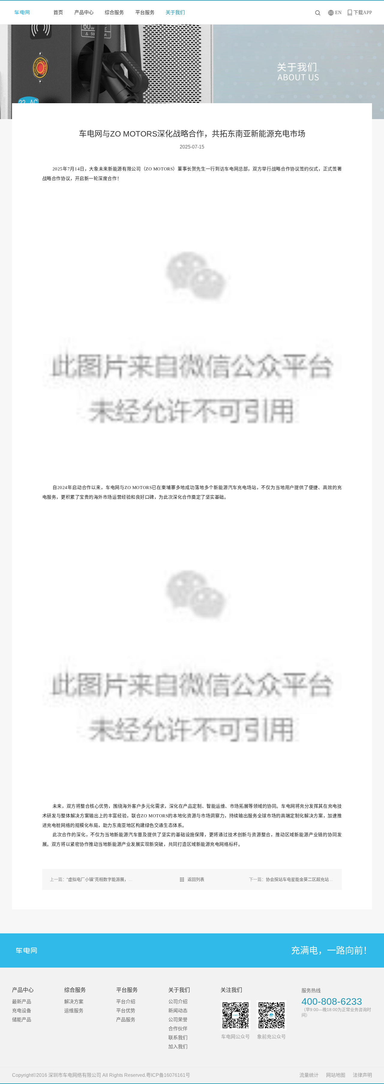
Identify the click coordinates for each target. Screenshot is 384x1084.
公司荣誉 (178, 1019)
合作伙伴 (178, 1028)
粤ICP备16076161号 (168, 1075)
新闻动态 (178, 1010)
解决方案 (73, 1001)
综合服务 (114, 12)
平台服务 (144, 12)
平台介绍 (125, 1001)
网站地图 (335, 1075)
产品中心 (84, 12)
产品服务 (125, 1019)
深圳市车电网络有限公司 (24, 12)
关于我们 (175, 12)
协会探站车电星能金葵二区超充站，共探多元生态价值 (308, 879)
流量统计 (309, 1075)
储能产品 (21, 1019)
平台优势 (125, 1010)
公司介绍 (178, 1001)
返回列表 (196, 879)
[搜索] (318, 13)
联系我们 (178, 1037)
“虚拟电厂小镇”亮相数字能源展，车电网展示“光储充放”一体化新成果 (122, 879)
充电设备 (21, 1010)
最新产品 (21, 1001)
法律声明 (362, 1075)
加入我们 (178, 1046)
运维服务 (73, 1010)
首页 (58, 12)
